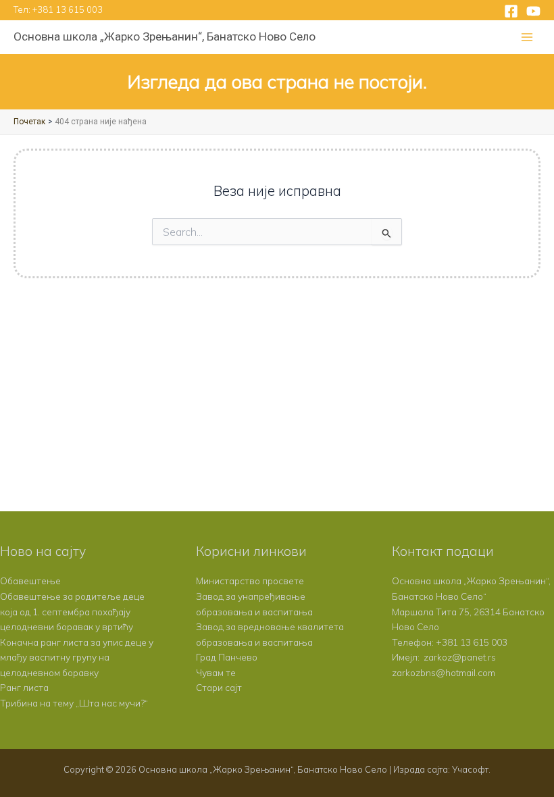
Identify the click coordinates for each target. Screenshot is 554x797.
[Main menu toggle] (527, 37)
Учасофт (470, 769)
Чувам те (216, 672)
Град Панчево (226, 657)
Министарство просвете (250, 580)
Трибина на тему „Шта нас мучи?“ (74, 703)
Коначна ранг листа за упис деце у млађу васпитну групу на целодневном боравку (76, 657)
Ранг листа (24, 687)
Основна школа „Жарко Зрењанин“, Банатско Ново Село (165, 36)
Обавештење (30, 580)
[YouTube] (533, 11)
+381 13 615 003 (67, 9)
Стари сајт (219, 687)
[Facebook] (511, 11)
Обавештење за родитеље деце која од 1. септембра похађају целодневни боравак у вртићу (72, 611)
